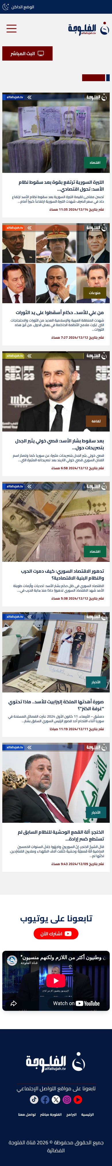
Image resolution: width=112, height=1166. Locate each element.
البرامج (71, 1114)
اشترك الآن (51, 933)
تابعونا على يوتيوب (56, 918)
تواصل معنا (27, 1114)
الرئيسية (87, 1114)
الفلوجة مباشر (51, 1114)
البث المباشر (23, 53)
